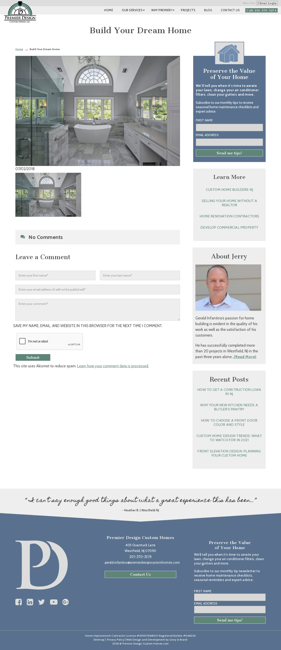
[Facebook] (18, 602)
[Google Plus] (65, 602)
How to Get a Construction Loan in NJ (229, 392)
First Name (204, 120)
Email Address (207, 135)
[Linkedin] (30, 602)
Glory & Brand (178, 639)
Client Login (267, 3)
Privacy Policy (115, 639)
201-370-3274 (141, 557)
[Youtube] (54, 602)
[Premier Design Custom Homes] (20, 12)
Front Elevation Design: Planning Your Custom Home (229, 453)
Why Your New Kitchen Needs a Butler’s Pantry (229, 407)
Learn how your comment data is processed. (113, 366)
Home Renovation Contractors (229, 216)
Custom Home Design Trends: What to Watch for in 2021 (229, 438)
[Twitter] (41, 602)
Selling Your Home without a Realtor (229, 203)
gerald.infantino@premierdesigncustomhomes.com (142, 562)
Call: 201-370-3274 (261, 10)
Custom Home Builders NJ (229, 190)
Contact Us (140, 574)
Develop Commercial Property (229, 227)
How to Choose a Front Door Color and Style (229, 422)
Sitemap (99, 639)
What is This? (249, 3)
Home (19, 49)
